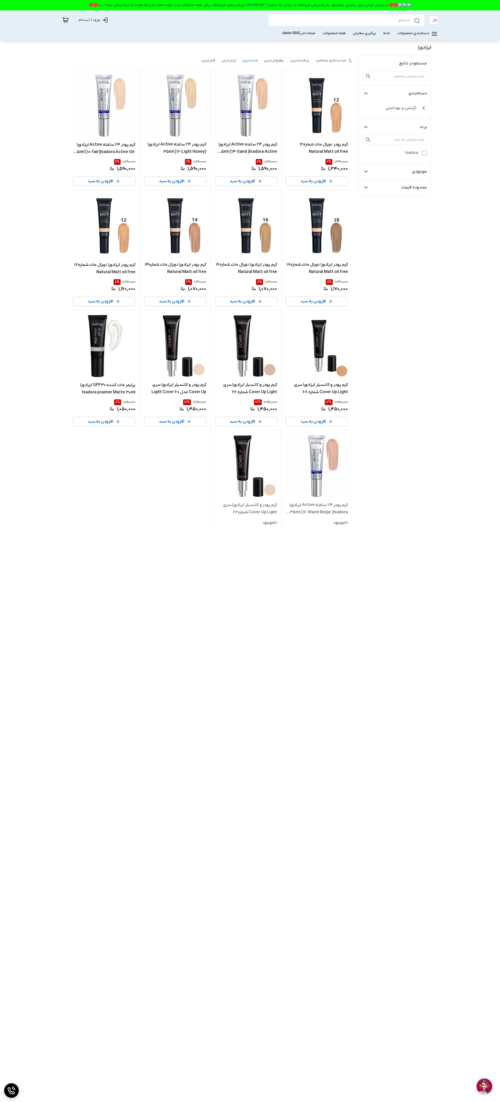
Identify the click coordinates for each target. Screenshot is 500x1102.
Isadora (411, 152)
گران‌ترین (208, 60)
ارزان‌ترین (229, 60)
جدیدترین (250, 60)
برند (423, 127)
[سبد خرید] (66, 20)
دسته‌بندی (417, 93)
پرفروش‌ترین (274, 60)
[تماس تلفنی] (11, 1090)
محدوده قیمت (414, 187)
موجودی (419, 171)
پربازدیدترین (299, 60)
